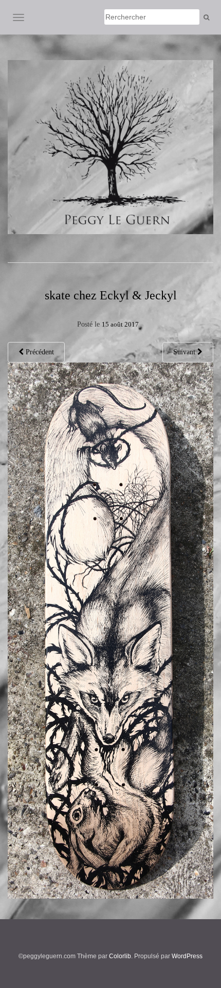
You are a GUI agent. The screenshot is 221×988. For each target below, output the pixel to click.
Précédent (39, 352)
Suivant (185, 352)
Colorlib (120, 956)
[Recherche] (206, 17)
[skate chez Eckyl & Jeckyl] (110, 630)
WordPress (187, 956)
